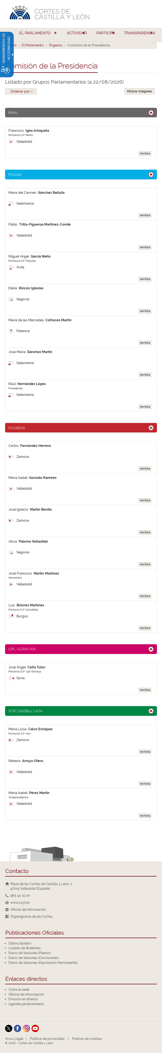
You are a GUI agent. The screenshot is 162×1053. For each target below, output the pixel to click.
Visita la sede (18, 990)
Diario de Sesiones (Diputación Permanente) (42, 963)
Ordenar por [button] (21, 91)
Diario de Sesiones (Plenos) (29, 953)
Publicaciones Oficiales (34, 933)
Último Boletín (19, 943)
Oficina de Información (28, 910)
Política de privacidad (47, 1039)
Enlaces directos (26, 979)
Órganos (55, 45)
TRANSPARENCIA (139, 33)
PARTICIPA (105, 33)
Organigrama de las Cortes (31, 916)
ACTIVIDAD (77, 33)
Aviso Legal (14, 1039)
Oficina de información (26, 994)
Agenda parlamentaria (26, 1004)
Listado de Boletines (24, 948)
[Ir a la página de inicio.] (81, 14)
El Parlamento (33, 45)
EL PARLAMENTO (35, 33)
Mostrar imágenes (139, 91)
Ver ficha (145, 153)
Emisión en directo (23, 999)
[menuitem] (33, 35)
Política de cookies (87, 1039)
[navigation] (81, 895)
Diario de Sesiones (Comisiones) (33, 958)
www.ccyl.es (20, 903)
